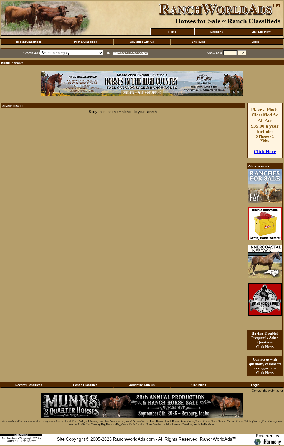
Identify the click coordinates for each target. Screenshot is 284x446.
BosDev (10, 441)
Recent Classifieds (29, 41)
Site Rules (199, 41)
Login (255, 41)
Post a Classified (85, 41)
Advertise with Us (142, 41)
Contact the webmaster (267, 390)
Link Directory (261, 31)
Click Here (265, 151)
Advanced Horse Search (130, 53)
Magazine (216, 31)
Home (172, 31)
